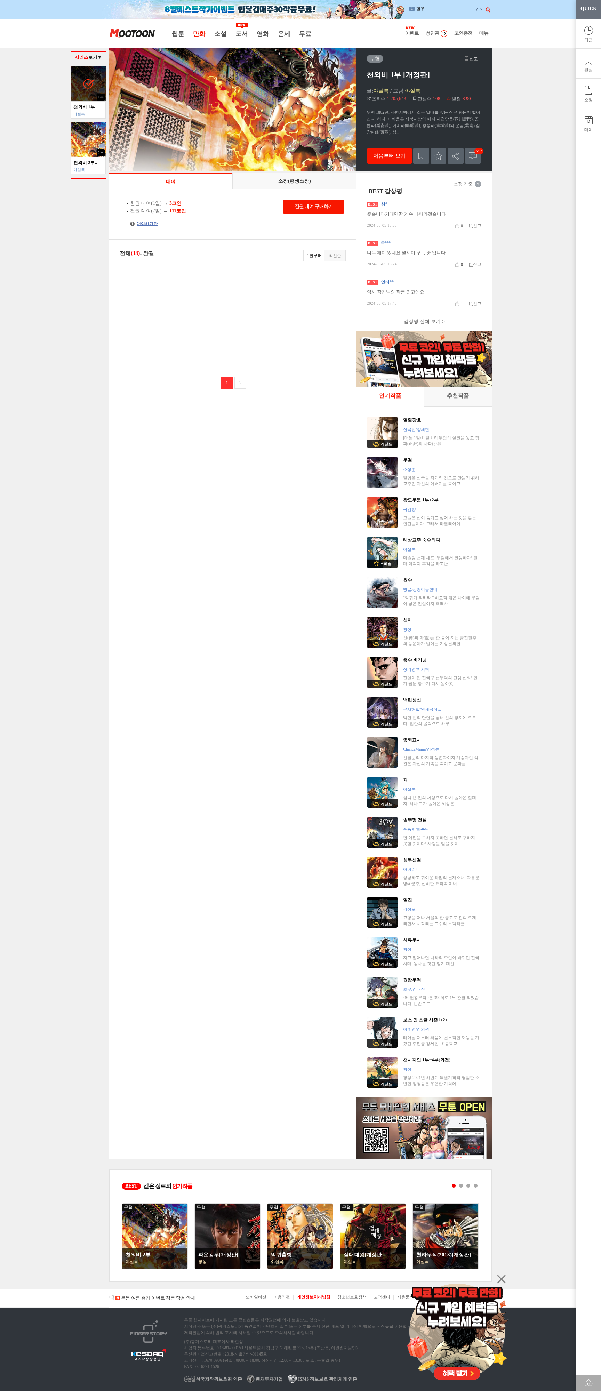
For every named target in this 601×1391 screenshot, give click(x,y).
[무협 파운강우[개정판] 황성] (227, 1267)
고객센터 (382, 1297)
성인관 (432, 33)
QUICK (588, 8)
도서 (241, 33)
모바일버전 (256, 1297)
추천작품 (458, 396)
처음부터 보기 (389, 156)
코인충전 (463, 33)
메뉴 (483, 33)
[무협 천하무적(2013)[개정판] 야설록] (445, 1267)
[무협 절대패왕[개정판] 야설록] (373, 1267)
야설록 (381, 91)
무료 (305, 33)
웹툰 (178, 33)
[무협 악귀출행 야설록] (300, 1267)
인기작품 (390, 396)
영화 (263, 33)
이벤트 (412, 33)
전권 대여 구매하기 (314, 206)
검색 (479, 9)
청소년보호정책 (352, 1297)
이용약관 (281, 1297)
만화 (199, 33)
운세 (284, 33)
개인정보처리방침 (313, 1297)
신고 (473, 58)
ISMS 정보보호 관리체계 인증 (327, 1379)
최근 (588, 40)
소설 (220, 33)
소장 (588, 99)
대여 (588, 129)
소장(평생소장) (294, 181)
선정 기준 (463, 183)
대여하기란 (144, 223)
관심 (588, 69)
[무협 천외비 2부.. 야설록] (154, 1267)
